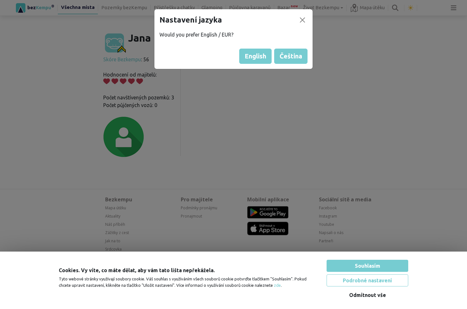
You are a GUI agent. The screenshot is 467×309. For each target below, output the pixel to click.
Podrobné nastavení (367, 280)
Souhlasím (367, 266)
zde (277, 285)
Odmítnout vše (367, 295)
